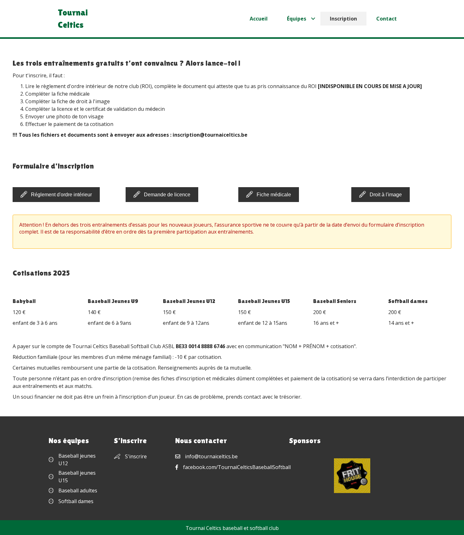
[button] (56, 194)
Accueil (259, 18)
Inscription (343, 18)
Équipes (296, 18)
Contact (386, 18)
